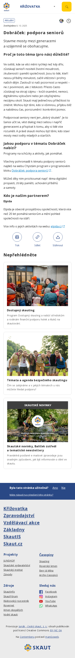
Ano (55, 488)
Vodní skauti (10, 614)
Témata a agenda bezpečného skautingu (37, 380)
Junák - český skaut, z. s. (33, 626)
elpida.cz (56, 226)
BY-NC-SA (56, 630)
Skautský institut (13, 569)
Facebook (51, 591)
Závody (7, 574)
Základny (14, 529)
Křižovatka (30, 6)
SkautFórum (10, 596)
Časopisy (46, 555)
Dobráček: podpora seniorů (30, 170)
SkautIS (12, 536)
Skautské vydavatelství (16, 565)
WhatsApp (51, 605)
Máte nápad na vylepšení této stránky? (31, 494)
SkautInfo (9, 591)
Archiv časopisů (48, 575)
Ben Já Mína (46, 570)
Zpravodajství (19, 515)
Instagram (51, 596)
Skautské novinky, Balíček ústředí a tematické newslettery (32, 448)
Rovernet (8, 605)
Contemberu (27, 636)
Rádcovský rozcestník (16, 601)
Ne (63, 488)
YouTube (50, 601)
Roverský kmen (48, 566)
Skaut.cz (12, 544)
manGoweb (52, 636)
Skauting (44, 561)
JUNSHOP (9, 560)
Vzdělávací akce (21, 522)
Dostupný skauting (21, 310)
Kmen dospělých (13, 610)
